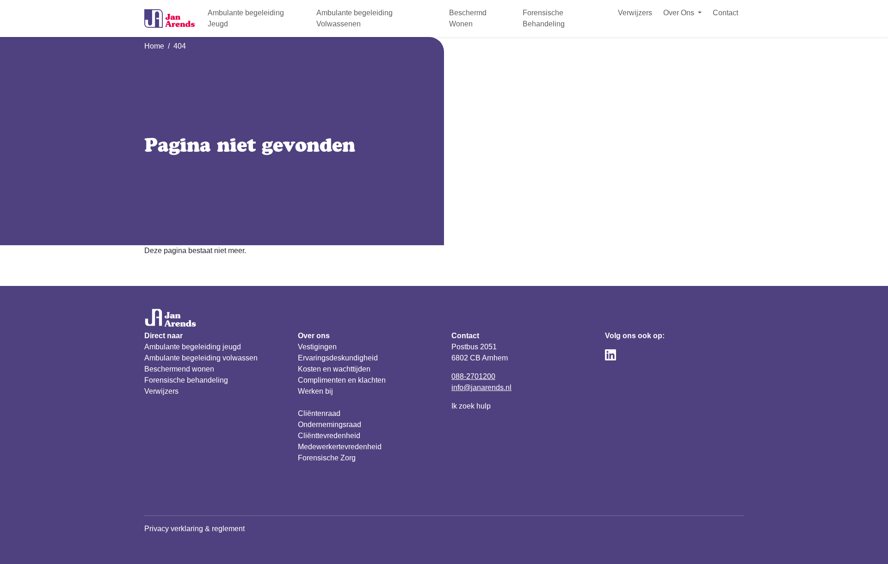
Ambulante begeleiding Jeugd (246, 18)
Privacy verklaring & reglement (194, 529)
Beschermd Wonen (468, 18)
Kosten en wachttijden (334, 369)
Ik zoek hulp (471, 406)
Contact (725, 13)
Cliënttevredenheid (329, 436)
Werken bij (315, 391)
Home (154, 46)
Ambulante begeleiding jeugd (192, 347)
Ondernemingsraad (329, 424)
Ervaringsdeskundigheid (338, 358)
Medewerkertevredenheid (340, 447)
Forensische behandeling (186, 380)
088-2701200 (473, 376)
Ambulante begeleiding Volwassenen (354, 18)
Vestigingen (317, 347)
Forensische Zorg (327, 458)
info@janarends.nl (481, 387)
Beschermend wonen (179, 369)
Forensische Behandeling (544, 18)
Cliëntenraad (319, 413)
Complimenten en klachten (342, 380)
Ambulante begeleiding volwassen (201, 358)
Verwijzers (635, 13)
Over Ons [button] (679, 13)
